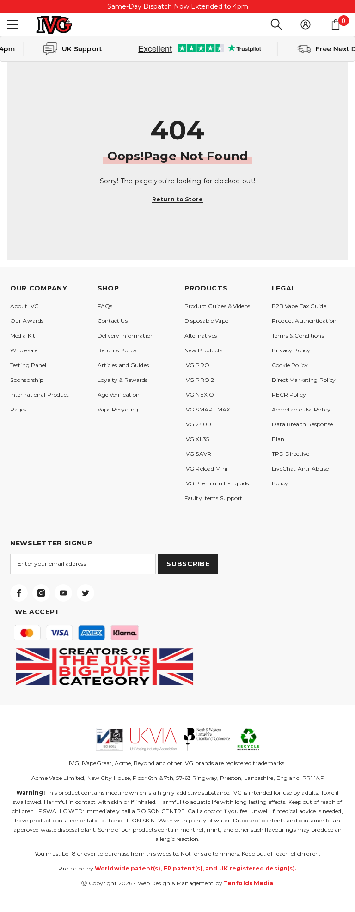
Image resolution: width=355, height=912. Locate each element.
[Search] (276, 24)
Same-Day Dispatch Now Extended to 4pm (177, 6)
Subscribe (187, 564)
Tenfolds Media (249, 883)
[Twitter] (85, 593)
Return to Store (177, 199)
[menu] (12, 24)
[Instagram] (41, 593)
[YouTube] (63, 593)
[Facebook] (19, 593)
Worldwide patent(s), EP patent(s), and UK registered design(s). (196, 868)
